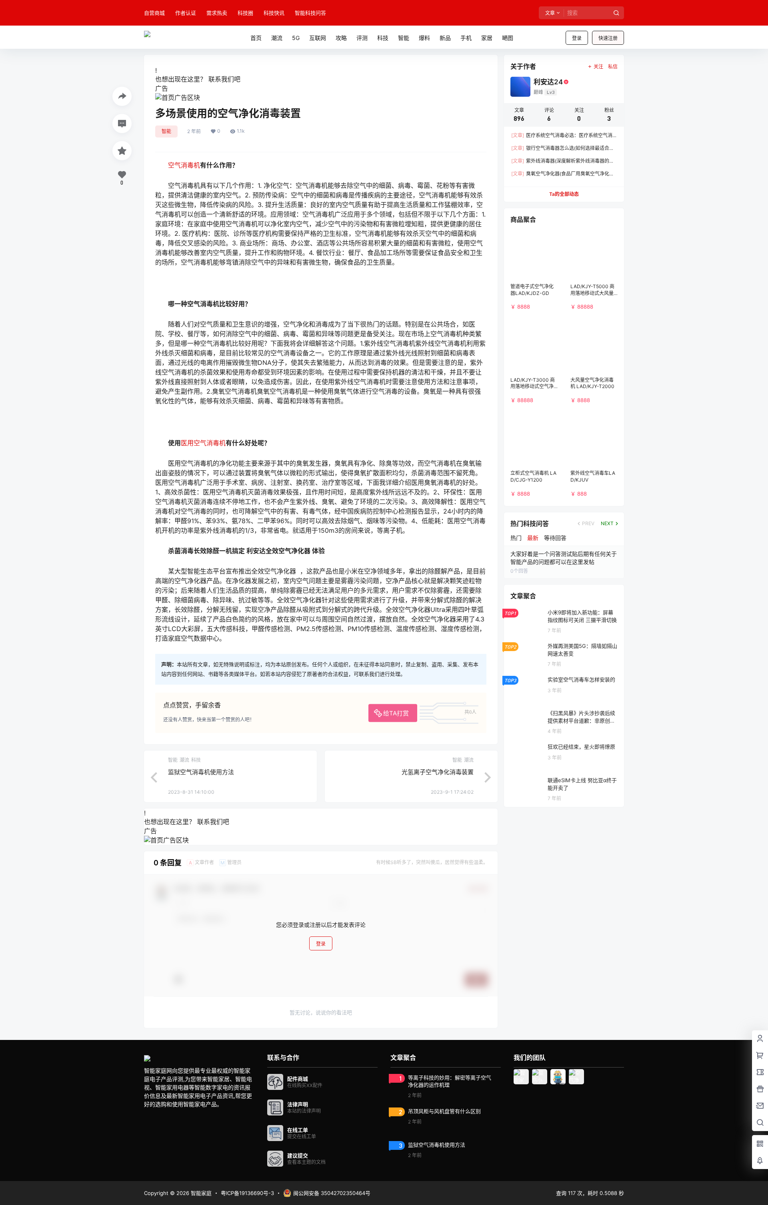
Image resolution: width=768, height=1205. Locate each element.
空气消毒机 (184, 165)
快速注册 (608, 38)
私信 (613, 67)
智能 (166, 131)
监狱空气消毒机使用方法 (201, 772)
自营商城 (154, 13)
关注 (598, 67)
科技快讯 (274, 13)
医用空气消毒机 (203, 443)
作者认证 (185, 13)
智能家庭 (200, 1193)
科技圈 (245, 13)
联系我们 (221, 79)
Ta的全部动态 (564, 194)
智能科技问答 (310, 13)
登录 (577, 38)
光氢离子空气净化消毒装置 (438, 772)
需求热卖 (216, 13)
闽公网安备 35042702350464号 (331, 1193)
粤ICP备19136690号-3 (247, 1193)
